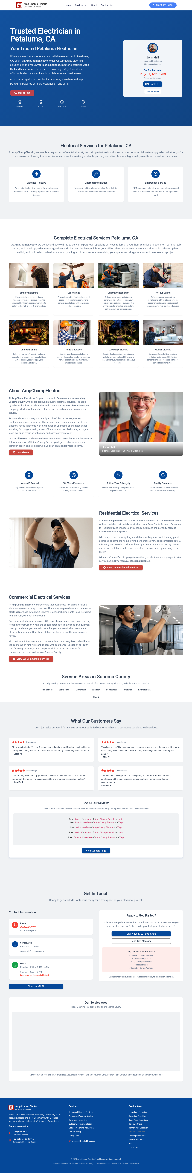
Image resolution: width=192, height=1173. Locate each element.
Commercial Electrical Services (81, 1116)
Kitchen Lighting (163, 349)
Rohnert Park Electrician (138, 1128)
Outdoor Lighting (29, 349)
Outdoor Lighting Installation (80, 1124)
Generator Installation (118, 292)
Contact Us (106, 5)
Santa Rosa (64, 690)
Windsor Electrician (136, 1140)
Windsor (96, 690)
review (88, 819)
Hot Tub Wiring (163, 292)
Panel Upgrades (74, 349)
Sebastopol (111, 690)
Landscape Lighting (118, 349)
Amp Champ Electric (105, 819)
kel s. (78, 827)
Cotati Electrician (135, 1124)
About (94, 5)
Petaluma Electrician (137, 1132)
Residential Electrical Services (80, 1112)
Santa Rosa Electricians (138, 1120)
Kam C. (78, 822)
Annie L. (78, 819)
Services (79, 5)
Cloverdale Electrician (137, 1116)
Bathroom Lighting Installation (81, 1128)
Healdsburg (47, 690)
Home (68, 5)
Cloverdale (81, 690)
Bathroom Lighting (29, 292)
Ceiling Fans (74, 292)
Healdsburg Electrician (138, 1112)
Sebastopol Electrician (138, 1136)
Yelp (121, 819)
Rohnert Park (144, 690)
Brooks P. (78, 837)
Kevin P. (78, 832)
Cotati (96, 697)
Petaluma (127, 690)
